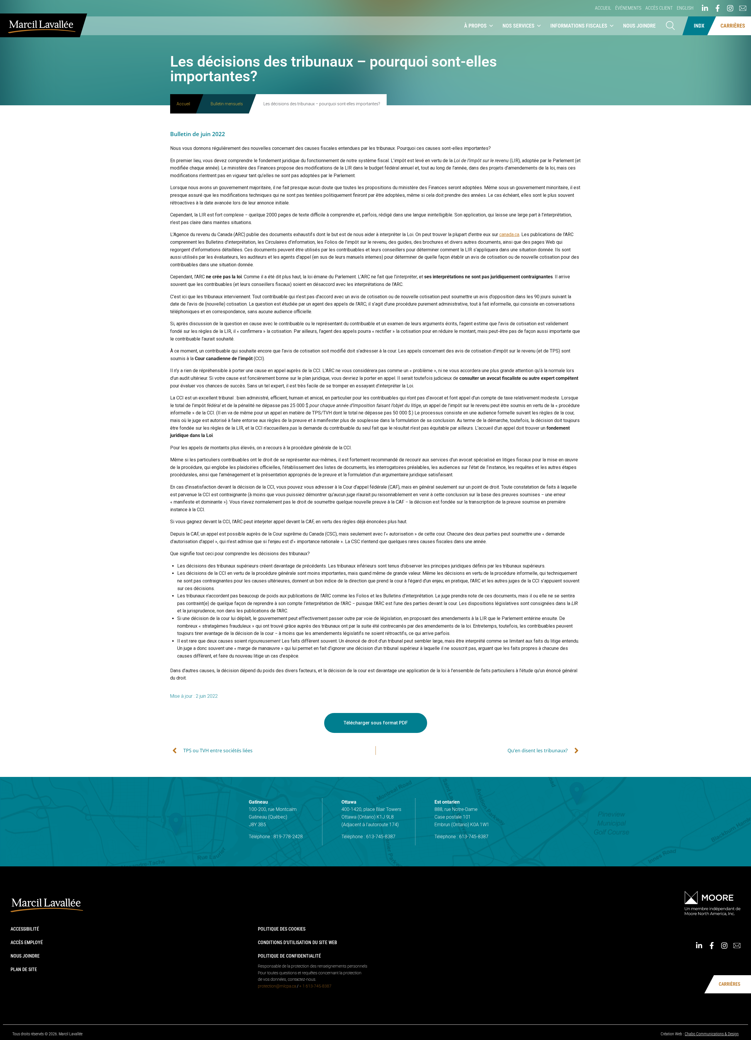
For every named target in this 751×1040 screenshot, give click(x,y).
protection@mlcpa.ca (277, 986)
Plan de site (24, 969)
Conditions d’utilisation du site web (297, 942)
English (685, 8)
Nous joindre (639, 26)
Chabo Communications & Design (712, 1033)
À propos (475, 26)
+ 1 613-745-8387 (315, 986)
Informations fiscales (578, 26)
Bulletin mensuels (227, 103)
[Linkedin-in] (704, 8)
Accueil (603, 8)
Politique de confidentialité (289, 956)
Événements (628, 8)
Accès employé (27, 942)
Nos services (519, 26)
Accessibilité (25, 929)
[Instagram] (730, 8)
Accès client (659, 8)
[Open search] (670, 26)
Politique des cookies (281, 929)
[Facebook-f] (717, 8)
